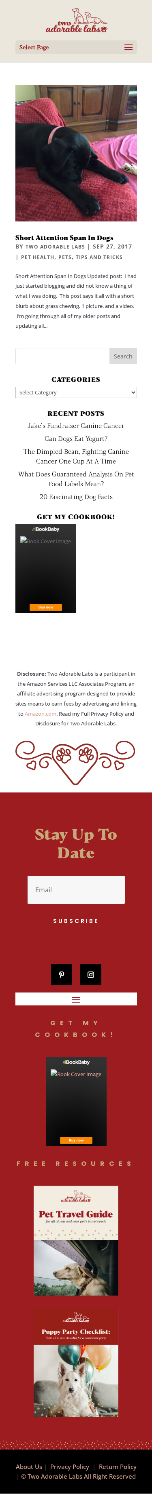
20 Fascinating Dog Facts (76, 496)
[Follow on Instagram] (90, 974)
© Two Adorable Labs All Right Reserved (78, 1476)
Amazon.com (40, 713)
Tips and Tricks (99, 257)
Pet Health (37, 257)
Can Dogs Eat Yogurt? (76, 438)
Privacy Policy (69, 1466)
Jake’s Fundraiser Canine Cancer (76, 425)
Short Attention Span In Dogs (64, 237)
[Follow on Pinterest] (61, 974)
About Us (29, 1466)
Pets (65, 257)
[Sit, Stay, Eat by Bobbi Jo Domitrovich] (45, 568)
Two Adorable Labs (55, 246)
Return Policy (118, 1466)
